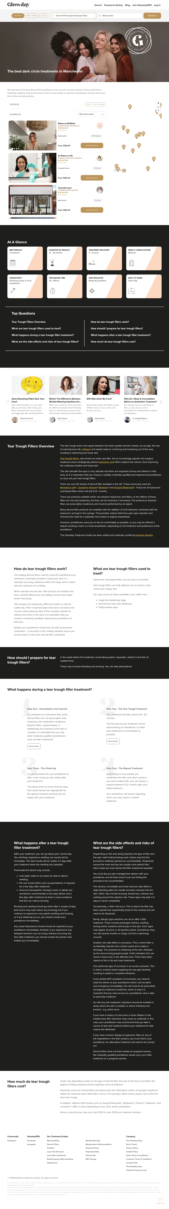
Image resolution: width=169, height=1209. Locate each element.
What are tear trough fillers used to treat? (36, 328)
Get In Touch (131, 1144)
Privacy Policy (132, 1148)
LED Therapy (91, 1159)
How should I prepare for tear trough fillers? (117, 328)
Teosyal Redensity (124, 487)
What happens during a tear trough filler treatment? (43, 335)
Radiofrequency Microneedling (60, 1159)
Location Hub (131, 1163)
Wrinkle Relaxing (93, 1141)
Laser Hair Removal (55, 1152)
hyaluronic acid (106, 462)
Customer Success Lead (136, 1170)
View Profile (92, 146)
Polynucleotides (92, 1152)
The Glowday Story (134, 1141)
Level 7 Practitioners (95, 104)
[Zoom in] (158, 103)
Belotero (103, 487)
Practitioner (31, 15)
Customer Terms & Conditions (139, 1159)
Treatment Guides (113, 5)
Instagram (11, 1141)
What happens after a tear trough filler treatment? (121, 335)
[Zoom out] (158, 107)
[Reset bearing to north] (158, 111)
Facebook (31, 1141)
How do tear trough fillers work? (110, 322)
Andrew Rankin (144, 535)
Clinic (43, 15)
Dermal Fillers (53, 1144)
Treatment (18, 15)
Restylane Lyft (67, 487)
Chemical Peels (92, 1148)
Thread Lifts (91, 1155)
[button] (32, 135)
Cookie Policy (132, 1152)
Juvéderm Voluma (87, 487)
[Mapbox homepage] (119, 170)
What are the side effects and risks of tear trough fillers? (45, 341)
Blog (127, 5)
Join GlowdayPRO (142, 5)
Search (98, 5)
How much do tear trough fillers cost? (113, 341)
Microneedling (53, 1141)
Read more (34, 746)
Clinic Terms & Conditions (137, 1155)
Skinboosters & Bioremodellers (99, 1144)
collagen (86, 449)
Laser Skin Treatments (56, 1155)
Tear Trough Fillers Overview (29, 322)
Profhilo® (51, 1148)
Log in (157, 5)
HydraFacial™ (52, 1163)
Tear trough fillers (69, 458)
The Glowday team (134, 1166)
